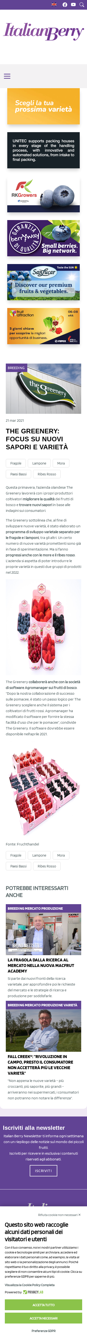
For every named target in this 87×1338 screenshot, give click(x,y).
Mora (61, 463)
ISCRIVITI (43, 1170)
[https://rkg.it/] (43, 198)
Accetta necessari (44, 1318)
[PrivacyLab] (32, 1292)
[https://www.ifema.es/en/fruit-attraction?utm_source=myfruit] (43, 330)
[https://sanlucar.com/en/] (43, 286)
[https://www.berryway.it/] (43, 242)
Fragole (15, 463)
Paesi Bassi (18, 474)
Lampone (39, 463)
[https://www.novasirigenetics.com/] (43, 110)
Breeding (16, 367)
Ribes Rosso (47, 474)
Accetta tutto (44, 1305)
